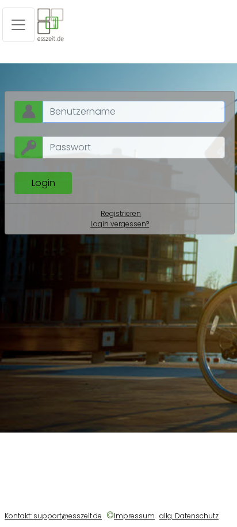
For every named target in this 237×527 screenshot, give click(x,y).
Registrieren (121, 213)
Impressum (134, 516)
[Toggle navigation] (18, 24)
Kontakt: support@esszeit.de (53, 516)
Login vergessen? (119, 224)
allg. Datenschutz (189, 516)
